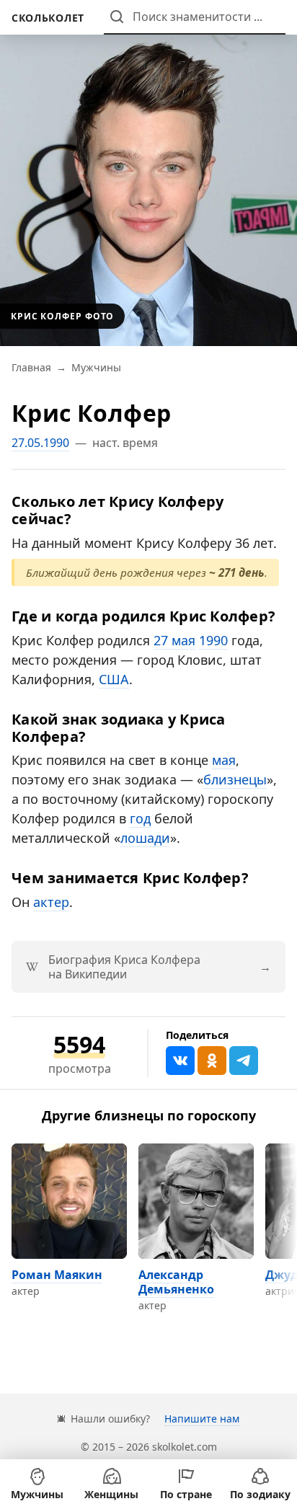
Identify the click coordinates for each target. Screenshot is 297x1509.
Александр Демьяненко (176, 1282)
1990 (213, 640)
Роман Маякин (57, 1275)
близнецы (235, 779)
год (140, 818)
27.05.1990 (40, 443)
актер (51, 902)
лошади (145, 837)
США (114, 679)
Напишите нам (201, 1418)
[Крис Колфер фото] (148, 173)
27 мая (174, 640)
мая (224, 760)
